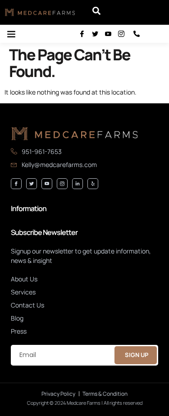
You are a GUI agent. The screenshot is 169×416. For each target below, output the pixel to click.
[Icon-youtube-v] (108, 34)
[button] (96, 12)
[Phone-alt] (136, 34)
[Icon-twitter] (95, 34)
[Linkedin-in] (77, 183)
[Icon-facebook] (82, 34)
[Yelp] (92, 183)
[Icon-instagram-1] (121, 34)
